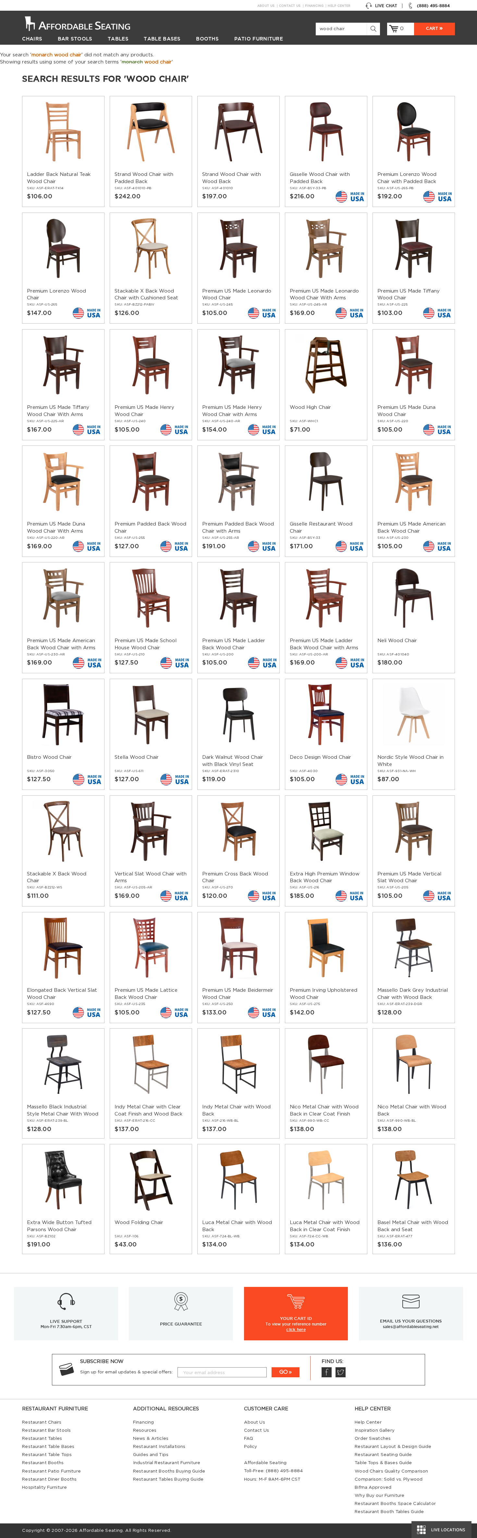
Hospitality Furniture (44, 1487)
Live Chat (386, 6)
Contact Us (290, 5)
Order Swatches (373, 1438)
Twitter (341, 1372)
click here (296, 1329)
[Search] (373, 29)
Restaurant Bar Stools (46, 1430)
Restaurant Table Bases (48, 1446)
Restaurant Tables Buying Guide (168, 1479)
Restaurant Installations (159, 1446)
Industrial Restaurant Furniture (166, 1463)
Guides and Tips (150, 1454)
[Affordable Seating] (84, 23)
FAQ (248, 1438)
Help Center (339, 5)
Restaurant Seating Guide (383, 1454)
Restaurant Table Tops (47, 1454)
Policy (250, 1446)
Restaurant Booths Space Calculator (395, 1503)
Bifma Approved (373, 1487)
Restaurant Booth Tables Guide (389, 1511)
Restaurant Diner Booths (49, 1479)
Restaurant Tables (42, 1438)
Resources (144, 1430)
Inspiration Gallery (375, 1430)
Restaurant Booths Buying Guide (169, 1471)
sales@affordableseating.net (411, 1326)
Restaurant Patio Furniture (51, 1471)
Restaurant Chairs (41, 1422)
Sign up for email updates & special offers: (126, 1372)
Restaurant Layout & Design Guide (393, 1446)
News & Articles (150, 1438)
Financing (314, 5)
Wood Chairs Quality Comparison (391, 1471)
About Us (266, 5)
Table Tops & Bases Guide (383, 1463)
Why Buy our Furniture (379, 1495)
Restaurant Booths (43, 1463)
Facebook (327, 1372)
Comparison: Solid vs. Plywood (388, 1479)
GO (283, 1372)
